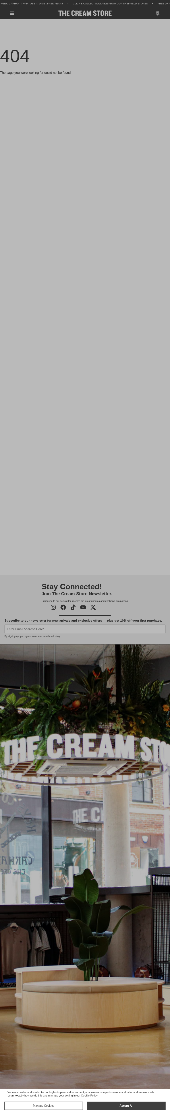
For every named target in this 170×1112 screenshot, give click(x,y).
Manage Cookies (43, 1105)
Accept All (126, 1105)
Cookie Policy (89, 1095)
